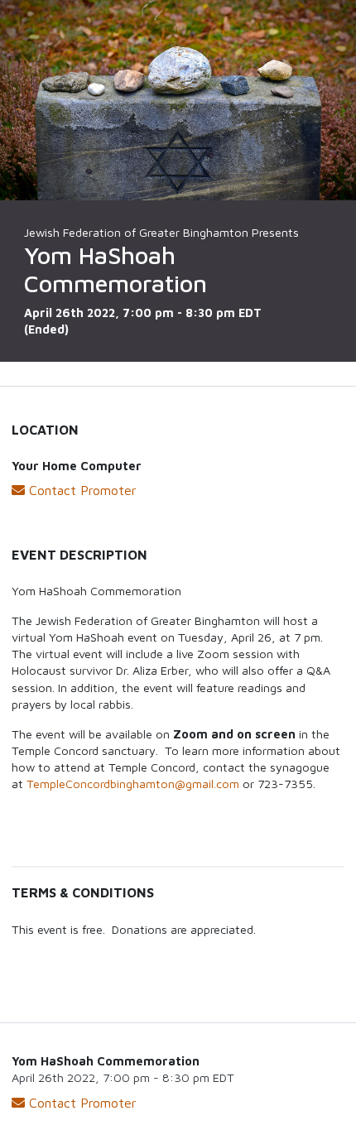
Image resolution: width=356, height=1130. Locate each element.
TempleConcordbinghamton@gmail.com (132, 784)
